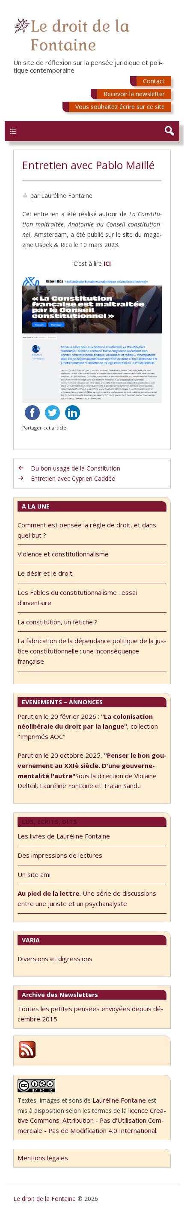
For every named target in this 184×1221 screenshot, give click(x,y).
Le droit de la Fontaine (80, 35)
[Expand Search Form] (169, 131)
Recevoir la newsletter (134, 94)
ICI (107, 263)
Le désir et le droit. (46, 573)
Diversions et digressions (55, 958)
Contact (154, 81)
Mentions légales (43, 1157)
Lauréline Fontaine (119, 1100)
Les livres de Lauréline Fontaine (64, 836)
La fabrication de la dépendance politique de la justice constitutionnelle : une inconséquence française (92, 650)
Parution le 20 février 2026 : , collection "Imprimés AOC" (88, 726)
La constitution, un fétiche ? (58, 622)
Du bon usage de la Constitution (75, 468)
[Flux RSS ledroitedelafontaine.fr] (27, 1056)
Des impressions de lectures (60, 855)
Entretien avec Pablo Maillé (88, 165)
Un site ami (34, 874)
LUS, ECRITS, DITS (49, 821)
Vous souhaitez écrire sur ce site (120, 107)
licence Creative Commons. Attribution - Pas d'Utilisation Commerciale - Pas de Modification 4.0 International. (92, 1120)
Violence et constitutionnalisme (63, 554)
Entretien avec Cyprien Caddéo (73, 478)
